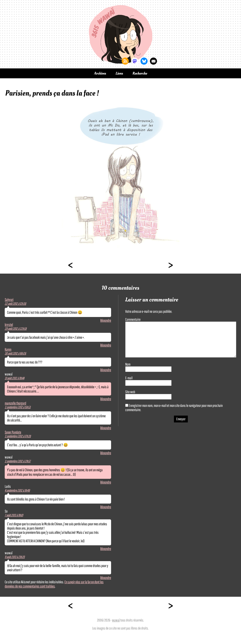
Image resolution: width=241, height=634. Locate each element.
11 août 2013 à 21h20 (15, 557)
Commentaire (133, 319)
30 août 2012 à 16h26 (15, 353)
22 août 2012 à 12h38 (15, 303)
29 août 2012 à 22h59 (16, 328)
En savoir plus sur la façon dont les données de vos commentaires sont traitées (54, 584)
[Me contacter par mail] (153, 61)
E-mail (129, 378)
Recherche (140, 73)
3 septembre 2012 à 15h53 (18, 407)
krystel (9, 324)
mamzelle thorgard (15, 403)
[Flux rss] (125, 61)
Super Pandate (13, 432)
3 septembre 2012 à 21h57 (18, 461)
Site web (130, 392)
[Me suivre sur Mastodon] (134, 61)
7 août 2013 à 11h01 (14, 515)
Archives (100, 73)
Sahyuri (9, 299)
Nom (127, 364)
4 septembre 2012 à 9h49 (17, 490)
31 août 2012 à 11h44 (14, 378)
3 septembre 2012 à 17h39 (18, 436)
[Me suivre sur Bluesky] (144, 61)
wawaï (116, 620)
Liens (119, 73)
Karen (8, 349)
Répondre (105, 320)
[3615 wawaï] (120, 34)
